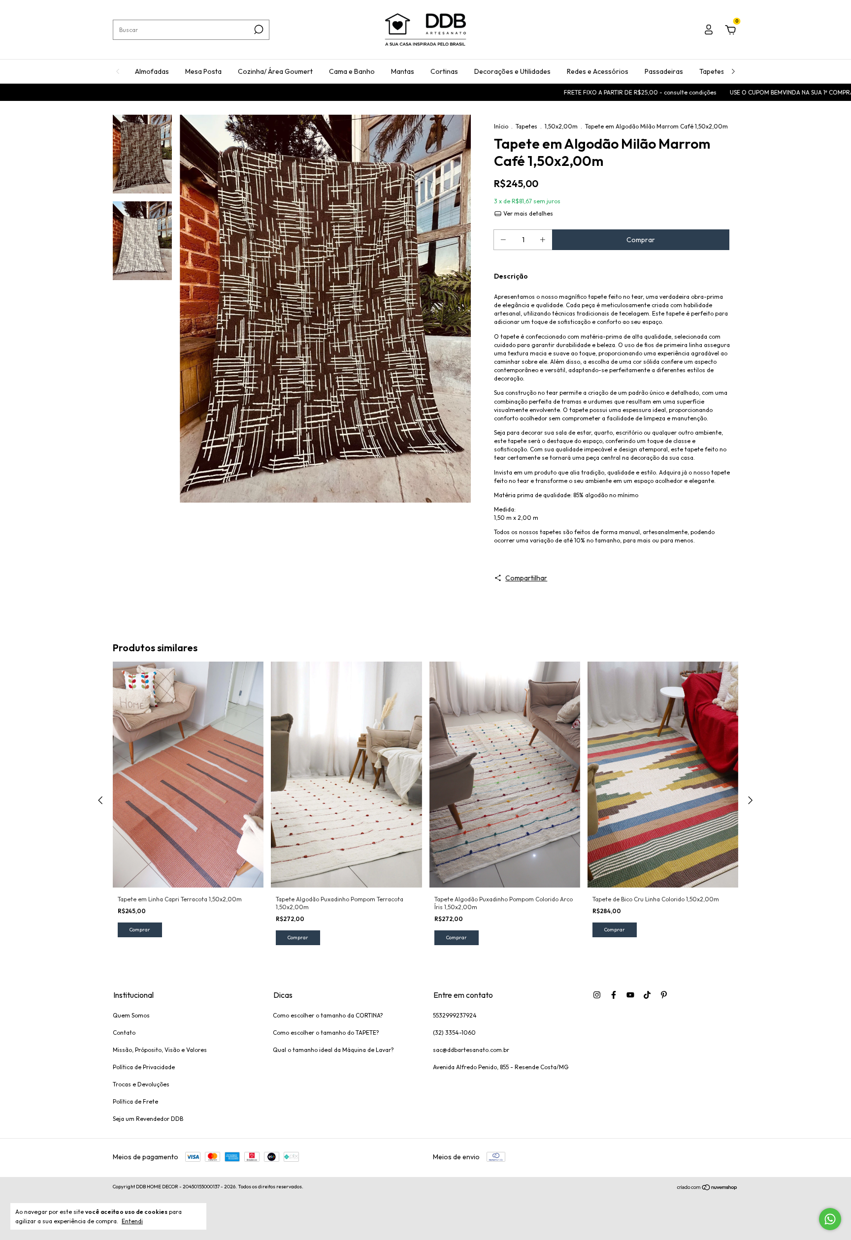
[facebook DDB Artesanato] (614, 995)
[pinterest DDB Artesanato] (664, 995)
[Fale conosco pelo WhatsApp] (830, 1219)
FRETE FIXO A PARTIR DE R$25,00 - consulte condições (591, 92)
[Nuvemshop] (707, 1187)
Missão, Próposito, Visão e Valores (160, 1049)
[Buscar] (258, 29)
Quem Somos (131, 1015)
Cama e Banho (352, 71)
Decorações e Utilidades (512, 71)
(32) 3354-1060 (454, 1032)
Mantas (402, 71)
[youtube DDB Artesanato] (630, 995)
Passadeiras (664, 71)
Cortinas (444, 71)
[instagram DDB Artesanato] (597, 995)
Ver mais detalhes (527, 213)
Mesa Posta (203, 71)
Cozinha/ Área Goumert (275, 71)
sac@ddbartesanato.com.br (471, 1049)
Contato (124, 1032)
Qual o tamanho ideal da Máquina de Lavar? (333, 1049)
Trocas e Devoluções (141, 1084)
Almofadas (152, 71)
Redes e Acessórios (597, 71)
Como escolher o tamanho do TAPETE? (326, 1032)
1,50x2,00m (561, 126)
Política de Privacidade (144, 1067)
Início (501, 126)
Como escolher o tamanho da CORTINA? (328, 1015)
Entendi (132, 1221)
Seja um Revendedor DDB (148, 1118)
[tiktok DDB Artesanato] (647, 995)
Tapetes (711, 71)
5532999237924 (455, 1015)
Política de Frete (135, 1101)
